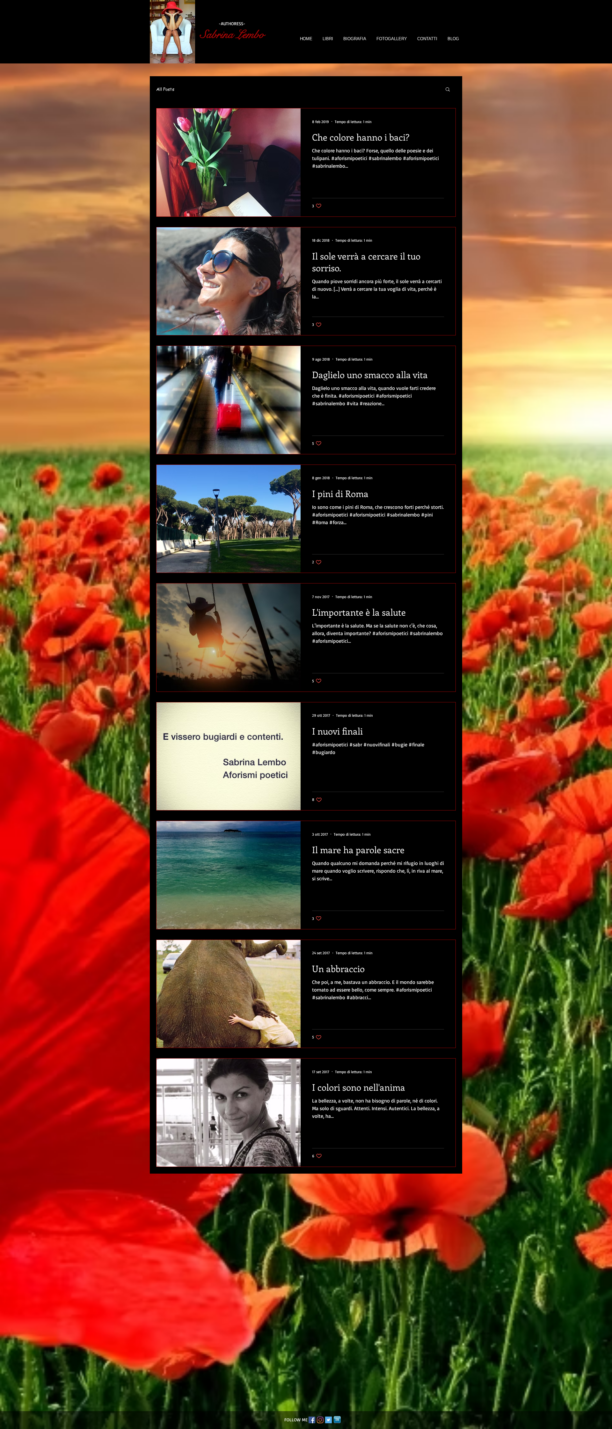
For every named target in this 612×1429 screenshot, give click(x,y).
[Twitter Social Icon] (328, 1420)
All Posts (165, 89)
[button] (448, 89)
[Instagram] (320, 1420)
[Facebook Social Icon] (312, 1420)
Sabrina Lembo (232, 34)
